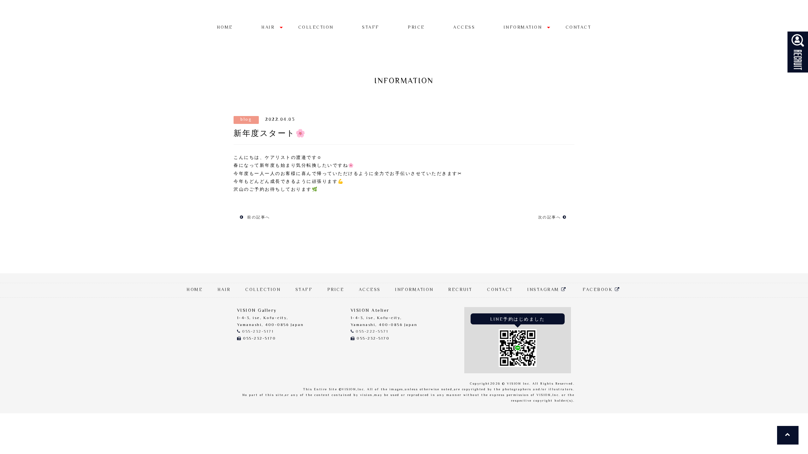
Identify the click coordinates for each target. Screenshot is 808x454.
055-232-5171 (258, 332)
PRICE (416, 27)
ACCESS (464, 27)
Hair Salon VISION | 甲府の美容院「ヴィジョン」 (404, 12)
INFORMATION (523, 27)
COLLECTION (316, 27)
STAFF (370, 27)
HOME (225, 27)
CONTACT (578, 27)
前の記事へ (258, 218)
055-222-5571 (372, 332)
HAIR (268, 27)
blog (246, 119)
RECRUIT (460, 290)
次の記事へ (550, 218)
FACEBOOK (599, 290)
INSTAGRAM (544, 290)
